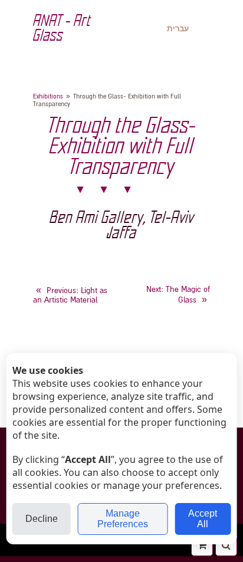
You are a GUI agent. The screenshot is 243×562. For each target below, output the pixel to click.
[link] (70, 295)
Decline (41, 519)
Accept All (202, 518)
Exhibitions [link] (48, 96)
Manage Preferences (122, 518)
